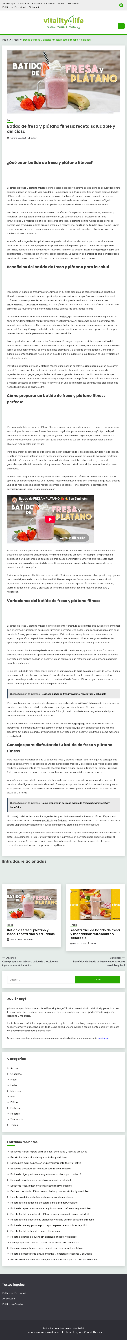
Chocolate (16, 1073)
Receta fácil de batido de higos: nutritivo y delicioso (38, 1157)
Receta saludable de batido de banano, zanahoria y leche (41, 1196)
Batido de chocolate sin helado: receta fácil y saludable (40, 1168)
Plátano (14, 1102)
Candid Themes (93, 1332)
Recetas (15, 1113)
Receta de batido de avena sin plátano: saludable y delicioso (43, 1236)
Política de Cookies (68, 3)
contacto (103, 1037)
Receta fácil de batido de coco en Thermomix (35, 1231)
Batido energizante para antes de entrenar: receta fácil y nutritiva (46, 1247)
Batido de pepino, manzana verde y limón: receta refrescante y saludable (50, 1208)
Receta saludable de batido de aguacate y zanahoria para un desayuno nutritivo (54, 1259)
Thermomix (16, 1119)
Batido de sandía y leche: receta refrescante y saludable (41, 1179)
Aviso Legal (8, 3)
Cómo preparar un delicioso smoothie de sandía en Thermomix (44, 1242)
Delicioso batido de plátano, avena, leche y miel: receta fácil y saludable (49, 1191)
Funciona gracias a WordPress (43, 1332)
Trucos (14, 1124)
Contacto (23, 3)
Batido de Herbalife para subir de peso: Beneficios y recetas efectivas (48, 1151)
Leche (13, 1085)
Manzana (15, 1090)
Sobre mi (34, 7)
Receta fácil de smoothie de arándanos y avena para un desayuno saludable (52, 1219)
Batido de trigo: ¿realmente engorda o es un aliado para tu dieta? (45, 1174)
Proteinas (15, 1107)
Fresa (10, 120)
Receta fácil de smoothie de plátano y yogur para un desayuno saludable (50, 1214)
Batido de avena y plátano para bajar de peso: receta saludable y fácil (48, 1225)
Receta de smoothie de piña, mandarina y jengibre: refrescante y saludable (51, 1253)
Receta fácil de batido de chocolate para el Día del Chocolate (44, 1202)
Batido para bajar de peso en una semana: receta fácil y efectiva (45, 1162)
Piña (12, 1096)
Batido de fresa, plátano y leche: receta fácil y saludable (31, 932)
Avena (14, 1068)
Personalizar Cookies (43, 3)
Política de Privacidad (14, 7)
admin (34, 137)
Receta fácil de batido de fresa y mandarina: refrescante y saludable (95, 934)
